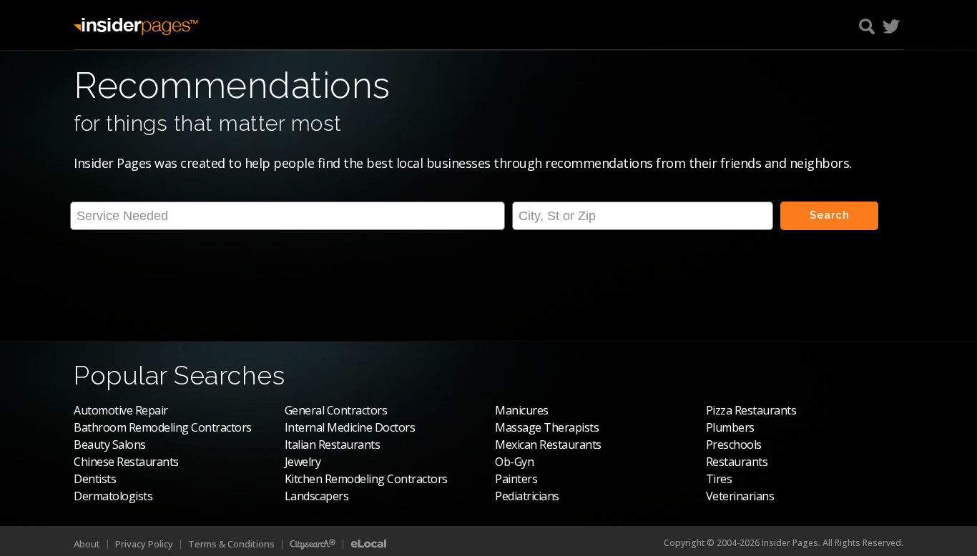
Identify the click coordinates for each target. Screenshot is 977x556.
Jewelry (303, 462)
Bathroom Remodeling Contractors (163, 427)
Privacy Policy (144, 543)
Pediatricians (527, 496)
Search (829, 215)
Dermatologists (113, 496)
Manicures (522, 410)
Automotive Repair (121, 410)
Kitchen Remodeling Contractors (366, 479)
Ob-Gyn (514, 462)
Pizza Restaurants (751, 410)
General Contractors (336, 410)
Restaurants (737, 462)
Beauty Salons (110, 444)
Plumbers (730, 427)
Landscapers (317, 496)
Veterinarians (740, 496)
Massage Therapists (547, 427)
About (87, 543)
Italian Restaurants (333, 444)
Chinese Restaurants (126, 462)
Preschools (734, 444)
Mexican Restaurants (548, 444)
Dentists (95, 479)
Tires (719, 479)
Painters (516, 479)
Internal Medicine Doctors (350, 427)
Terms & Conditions (231, 543)
